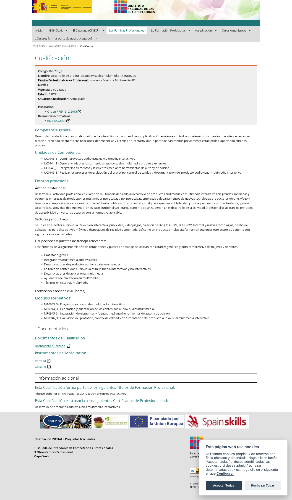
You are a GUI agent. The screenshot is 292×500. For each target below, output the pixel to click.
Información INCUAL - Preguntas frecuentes (64, 439)
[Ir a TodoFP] (66, 421)
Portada (40, 361)
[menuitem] (39, 30)
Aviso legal (196, 476)
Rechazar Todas (263, 485)
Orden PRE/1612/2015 (62, 111)
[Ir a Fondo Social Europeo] (157, 421)
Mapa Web (41, 456)
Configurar (225, 473)
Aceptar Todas (223, 485)
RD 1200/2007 (56, 121)
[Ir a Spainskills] (217, 421)
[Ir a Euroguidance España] (110, 421)
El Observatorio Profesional (53, 452)
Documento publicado (50, 346)
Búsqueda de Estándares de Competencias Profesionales (73, 448)
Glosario (40, 367)
